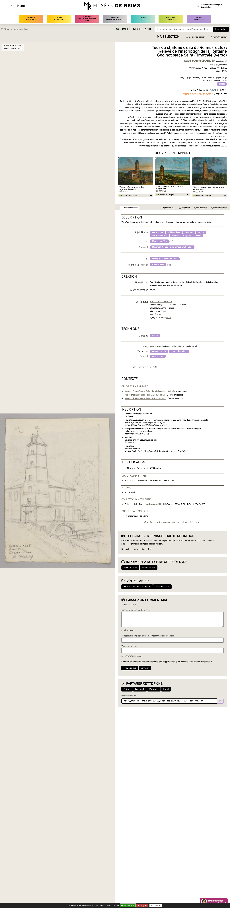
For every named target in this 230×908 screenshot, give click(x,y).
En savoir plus (205, 7)
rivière (198, 235)
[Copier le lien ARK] (220, 701)
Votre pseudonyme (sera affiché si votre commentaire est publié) (147, 636)
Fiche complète (148, 567)
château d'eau (174, 232)
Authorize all (128, 905)
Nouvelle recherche (134, 29)
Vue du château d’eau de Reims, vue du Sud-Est (171, 188)
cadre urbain (157, 232)
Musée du (115, 19)
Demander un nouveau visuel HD (135, 549)
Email (166, 689)
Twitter (127, 689)
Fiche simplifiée (130, 567)
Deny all (143, 905)
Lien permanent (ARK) (129, 696)
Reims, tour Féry (159, 241)
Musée (59, 19)
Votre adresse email (129, 646)
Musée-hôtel (171, 19)
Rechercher (220, 29)
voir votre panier (219, 37)
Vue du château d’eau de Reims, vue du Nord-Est (208, 188)
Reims (158, 314)
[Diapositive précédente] (120, 177)
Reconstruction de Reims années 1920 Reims (172, 247)
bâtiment (189, 232)
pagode (201, 232)
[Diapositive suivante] (225, 177)
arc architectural (159, 235)
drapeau (187, 235)
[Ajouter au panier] (151, 158)
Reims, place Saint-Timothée (164, 259)
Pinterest (153, 689)
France (164, 311)
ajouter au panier (197, 37)
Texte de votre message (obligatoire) (136, 610)
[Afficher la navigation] (13, 6)
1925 (168, 317)
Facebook (139, 689)
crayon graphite (159, 351)
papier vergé (157, 356)
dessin (222, 84)
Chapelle (143, 19)
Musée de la (87, 19)
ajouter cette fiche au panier (137, 586)
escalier (175, 235)
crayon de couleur (179, 351)
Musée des (31, 19)
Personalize (155, 905)
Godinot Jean (158, 265)
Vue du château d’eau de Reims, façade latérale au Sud (133, 188)
